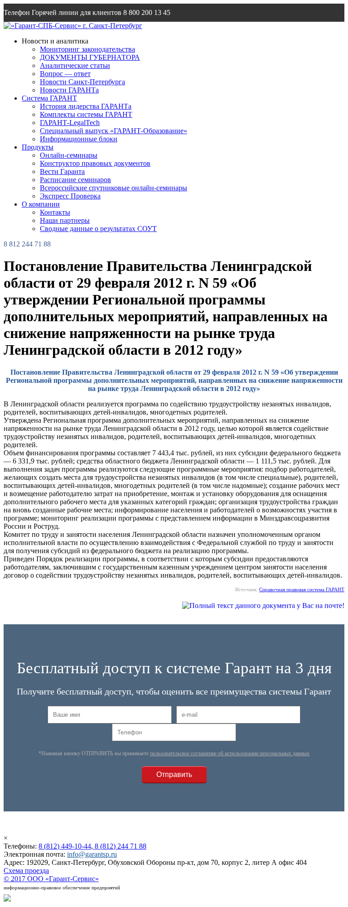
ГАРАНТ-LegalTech (70, 122)
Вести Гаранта (62, 171)
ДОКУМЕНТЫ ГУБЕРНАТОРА (90, 57)
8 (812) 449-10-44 (65, 846)
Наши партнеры (65, 220)
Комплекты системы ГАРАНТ (86, 114)
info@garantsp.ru (47, 30)
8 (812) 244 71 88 (119, 846)
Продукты (37, 147)
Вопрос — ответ (65, 73)
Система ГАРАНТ (49, 98)
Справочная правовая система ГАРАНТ (301, 589)
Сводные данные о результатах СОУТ (98, 228)
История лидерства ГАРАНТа (85, 106)
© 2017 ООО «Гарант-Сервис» (51, 879)
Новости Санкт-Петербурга (82, 82)
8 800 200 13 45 (146, 12)
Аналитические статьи (75, 65)
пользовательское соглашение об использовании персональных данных (229, 753)
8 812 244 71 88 (27, 244)
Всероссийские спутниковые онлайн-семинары (113, 188)
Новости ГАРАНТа (69, 90)
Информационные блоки (78, 139)
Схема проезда (26, 870)
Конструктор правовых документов (95, 163)
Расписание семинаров (75, 179)
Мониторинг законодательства (87, 49)
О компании (41, 204)
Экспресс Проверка (70, 196)
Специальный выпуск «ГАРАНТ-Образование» (113, 131)
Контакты (55, 212)
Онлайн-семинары (68, 155)
